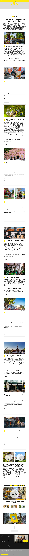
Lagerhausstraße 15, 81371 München (15, 370)
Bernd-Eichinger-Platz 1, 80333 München (11, 331)
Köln (8, 540)
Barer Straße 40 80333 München (10, 216)
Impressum (9, 547)
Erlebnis (2, 542)
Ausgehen (2, 540)
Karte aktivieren (14, 5)
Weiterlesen (5, 477)
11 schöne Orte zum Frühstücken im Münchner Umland (14, 510)
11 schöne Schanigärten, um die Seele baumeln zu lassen (14, 502)
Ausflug (2, 539)
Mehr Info (6, 63)
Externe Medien (8, 551)
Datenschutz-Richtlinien (20, 550)
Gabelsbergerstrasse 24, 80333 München (14, 288)
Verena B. (15, 16)
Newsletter (9, 545)
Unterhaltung (3, 541)
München (9, 539)
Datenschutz (9, 548)
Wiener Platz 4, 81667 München (19, 254)
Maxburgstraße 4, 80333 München (13, 408)
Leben (1, 536)
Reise (8, 541)
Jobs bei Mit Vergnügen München (10, 544)
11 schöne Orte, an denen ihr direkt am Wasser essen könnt (22, 509)
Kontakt (9, 546)
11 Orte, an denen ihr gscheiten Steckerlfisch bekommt (6, 509)
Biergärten (7, 28)
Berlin (9, 536)
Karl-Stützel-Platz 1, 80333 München (14, 139)
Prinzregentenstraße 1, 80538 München (17, 95)
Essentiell (3, 551)
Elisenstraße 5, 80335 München (14, 58)
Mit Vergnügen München (14, 1)
